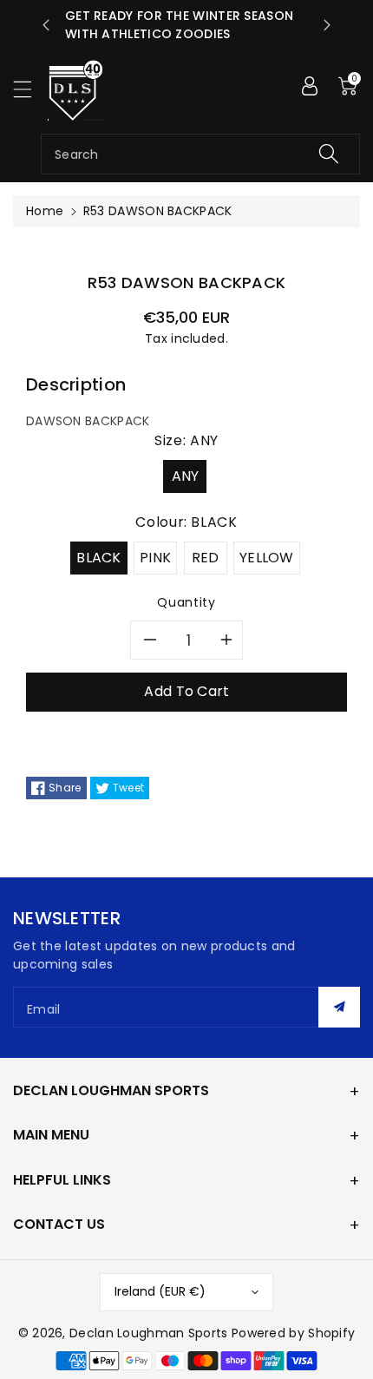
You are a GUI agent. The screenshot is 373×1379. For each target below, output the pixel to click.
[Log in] (310, 86)
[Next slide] (327, 25)
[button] (30, 89)
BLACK (98, 558)
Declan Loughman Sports (148, 1333)
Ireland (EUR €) (160, 1291)
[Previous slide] (46, 25)
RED (205, 558)
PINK (155, 558)
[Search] (328, 154)
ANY (186, 476)
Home (44, 211)
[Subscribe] (339, 1007)
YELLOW (266, 558)
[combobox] (200, 154)
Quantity (186, 602)
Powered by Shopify (293, 1333)
